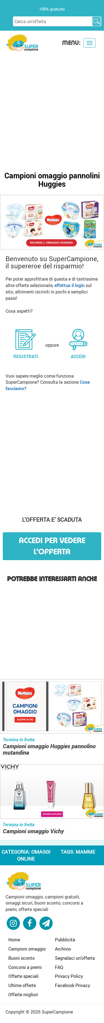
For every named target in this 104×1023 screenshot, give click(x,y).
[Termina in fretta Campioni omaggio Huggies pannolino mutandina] (52, 707)
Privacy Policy (69, 976)
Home (14, 940)
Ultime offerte (22, 985)
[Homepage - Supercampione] (24, 880)
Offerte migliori (23, 995)
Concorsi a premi (25, 967)
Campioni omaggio (27, 949)
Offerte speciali (23, 976)
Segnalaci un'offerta (75, 958)
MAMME (85, 851)
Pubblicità (65, 940)
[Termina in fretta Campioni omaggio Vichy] (52, 792)
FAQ (59, 967)
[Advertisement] (52, 107)
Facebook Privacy (72, 985)
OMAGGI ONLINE (33, 855)
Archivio (63, 949)
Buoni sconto (21, 958)
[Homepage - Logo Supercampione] (22, 42)
